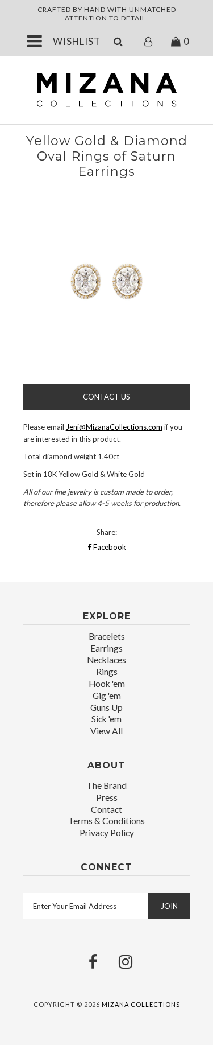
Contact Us (106, 396)
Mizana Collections (141, 1004)
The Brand (106, 785)
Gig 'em (107, 695)
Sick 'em (106, 719)
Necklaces (106, 660)
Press (107, 797)
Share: (107, 532)
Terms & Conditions (106, 821)
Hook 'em (107, 683)
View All (106, 731)
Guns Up (106, 707)
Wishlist (77, 41)
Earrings (106, 648)
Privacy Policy (107, 833)
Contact (106, 809)
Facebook (108, 547)
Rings (107, 672)
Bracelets (107, 636)
